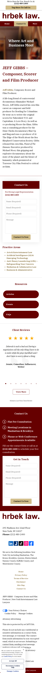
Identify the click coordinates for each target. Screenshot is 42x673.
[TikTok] (21, 543)
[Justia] (16, 543)
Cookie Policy (10, 613)
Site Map (21, 585)
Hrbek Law (29, 661)
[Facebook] (31, 543)
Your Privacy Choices (17, 610)
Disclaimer (21, 582)
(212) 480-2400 (17, 534)
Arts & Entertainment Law (19, 252)
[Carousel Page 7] (36, 383)
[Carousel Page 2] (10, 383)
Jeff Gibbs (8, 90)
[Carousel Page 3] (15, 383)
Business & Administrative (19, 270)
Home (7, 24)
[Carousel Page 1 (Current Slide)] (5, 383)
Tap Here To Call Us (21, 7)
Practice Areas (11, 247)
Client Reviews (21, 330)
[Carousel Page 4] (21, 383)
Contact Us (21, 24)
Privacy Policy (21, 575)
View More (21, 392)
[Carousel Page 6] (31, 383)
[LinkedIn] (11, 543)
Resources (21, 284)
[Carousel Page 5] (26, 383)
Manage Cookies (26, 613)
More (35, 24)
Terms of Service (21, 578)
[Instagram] (26, 543)
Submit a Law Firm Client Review (21, 401)
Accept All (13, 661)
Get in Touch (21, 459)
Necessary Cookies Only (13, 666)
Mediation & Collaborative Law (21, 267)
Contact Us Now (21, 237)
